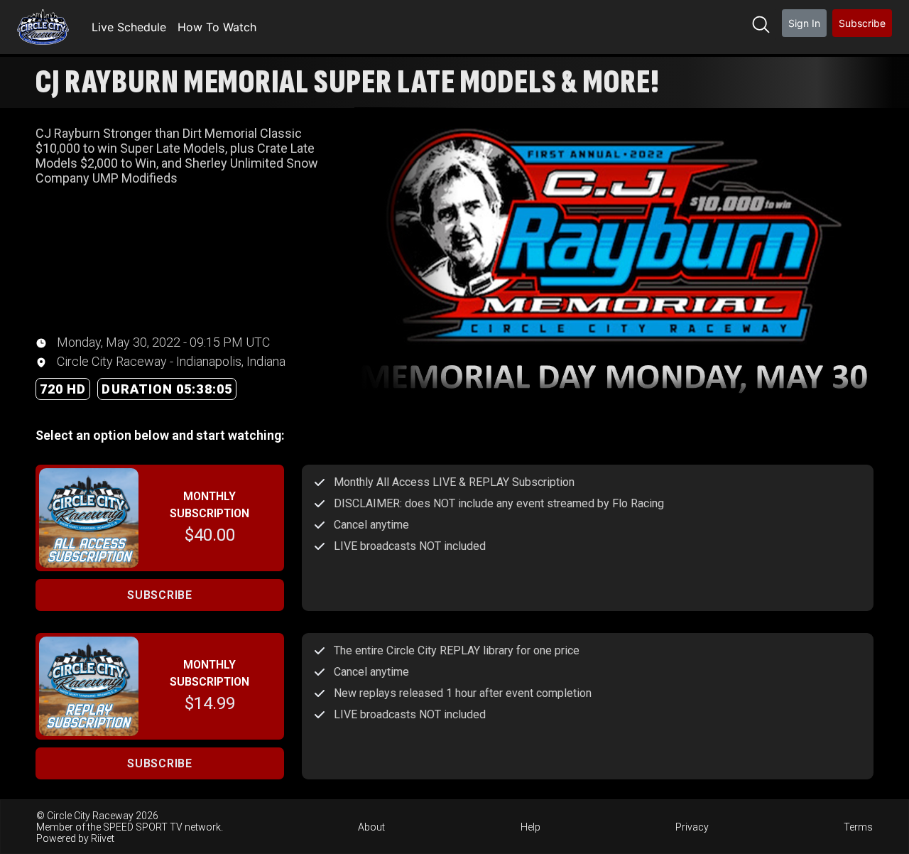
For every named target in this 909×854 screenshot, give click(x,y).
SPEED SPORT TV (143, 827)
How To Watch (217, 27)
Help (530, 827)
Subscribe (862, 23)
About (371, 827)
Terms (858, 827)
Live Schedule (129, 27)
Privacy (692, 827)
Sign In (804, 23)
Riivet (102, 838)
